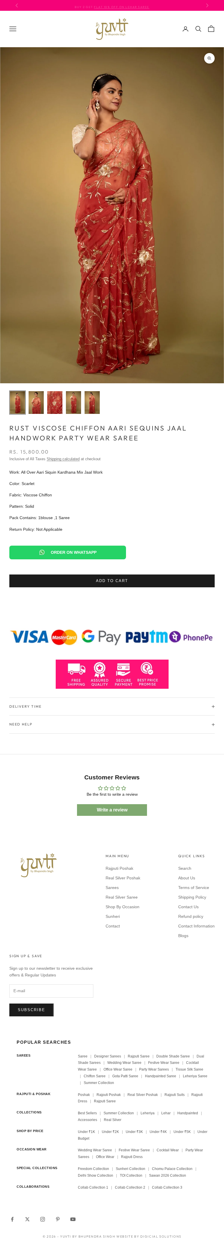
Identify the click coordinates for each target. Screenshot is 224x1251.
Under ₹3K (134, 1132)
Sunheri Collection (130, 1169)
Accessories (87, 1120)
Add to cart (112, 581)
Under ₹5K (182, 1132)
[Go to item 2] (36, 402)
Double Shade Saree (173, 1056)
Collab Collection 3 (167, 1187)
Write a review (112, 809)
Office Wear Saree (118, 1069)
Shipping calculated (63, 459)
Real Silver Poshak (123, 878)
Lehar (166, 1113)
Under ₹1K (86, 1132)
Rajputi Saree (139, 1056)
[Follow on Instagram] (43, 1219)
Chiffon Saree (95, 1076)
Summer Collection (99, 1083)
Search (184, 868)
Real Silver (112, 1120)
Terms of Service (193, 887)
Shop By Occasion (122, 906)
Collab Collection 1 (93, 1187)
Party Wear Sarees (154, 1069)
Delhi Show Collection (95, 1175)
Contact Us (188, 906)
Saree (83, 1056)
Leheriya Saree (195, 1076)
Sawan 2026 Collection (167, 1175)
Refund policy (190, 916)
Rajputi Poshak (119, 868)
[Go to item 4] (73, 402)
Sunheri (113, 916)
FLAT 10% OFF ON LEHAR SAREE (121, 5)
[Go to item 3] (55, 402)
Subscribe (31, 1010)
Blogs (183, 935)
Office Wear (105, 1157)
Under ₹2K (110, 1132)
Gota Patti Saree (125, 1076)
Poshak (84, 1095)
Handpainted (187, 1113)
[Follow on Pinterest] (58, 1219)
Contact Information (196, 926)
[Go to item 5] (92, 402)
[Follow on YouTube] (73, 1219)
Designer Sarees (107, 1056)
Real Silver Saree (122, 897)
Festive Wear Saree (163, 1063)
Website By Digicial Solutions (148, 1236)
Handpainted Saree (160, 1076)
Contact (113, 926)
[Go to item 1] (17, 402)
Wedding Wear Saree (124, 1063)
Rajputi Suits (174, 1095)
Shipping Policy (192, 897)
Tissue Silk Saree (189, 1069)
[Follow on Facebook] (12, 1219)
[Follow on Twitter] (27, 1219)
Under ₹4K (158, 1132)
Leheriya (148, 1113)
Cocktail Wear (168, 1150)
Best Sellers (87, 1113)
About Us (186, 878)
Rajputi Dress (132, 1157)
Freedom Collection (93, 1169)
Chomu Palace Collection (172, 1169)
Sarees (112, 887)
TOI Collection (131, 1175)
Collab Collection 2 (130, 1187)
